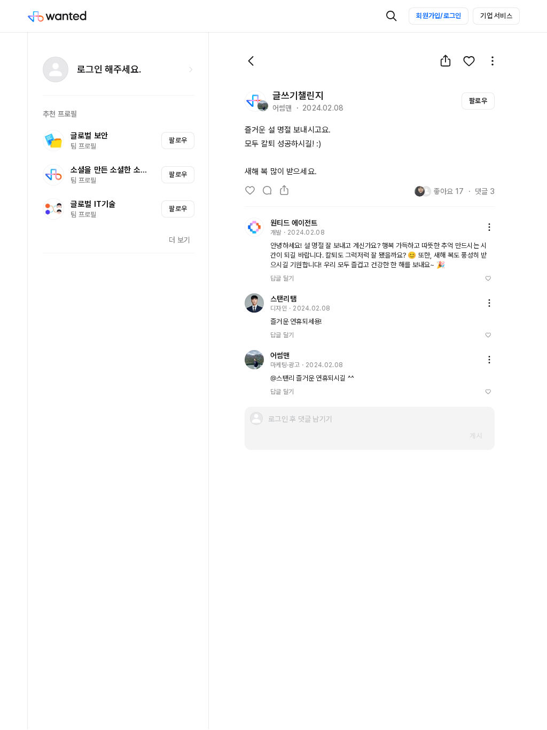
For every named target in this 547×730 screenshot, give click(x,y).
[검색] (391, 16)
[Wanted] (67, 16)
